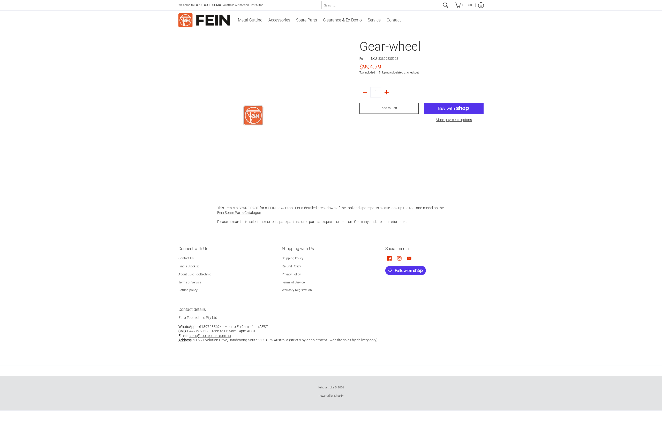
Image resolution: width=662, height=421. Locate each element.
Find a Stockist (188, 266)
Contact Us (186, 258)
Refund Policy (291, 266)
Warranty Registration (297, 290)
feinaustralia (326, 387)
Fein (362, 59)
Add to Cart (389, 108)
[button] (389, 258)
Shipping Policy (292, 258)
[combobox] (381, 5)
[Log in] (481, 5)
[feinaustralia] (204, 20)
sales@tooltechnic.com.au (210, 336)
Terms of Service (189, 282)
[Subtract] (364, 92)
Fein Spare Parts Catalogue (239, 212)
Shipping (384, 72)
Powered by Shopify (331, 395)
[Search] (445, 5)
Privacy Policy (291, 274)
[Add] (386, 92)
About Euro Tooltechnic (194, 274)
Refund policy (188, 290)
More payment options (454, 120)
